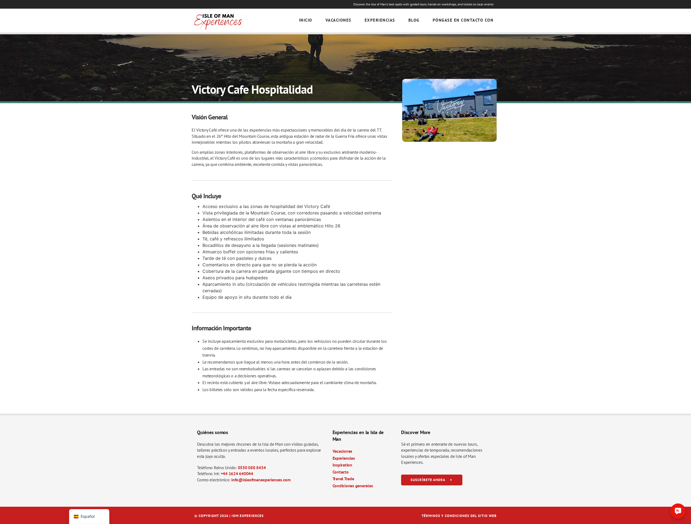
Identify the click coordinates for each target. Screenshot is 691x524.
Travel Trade (343, 478)
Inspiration (342, 465)
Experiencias (380, 20)
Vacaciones (338, 20)
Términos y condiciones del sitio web (459, 515)
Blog (413, 20)
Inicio (305, 20)
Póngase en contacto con (463, 20)
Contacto (341, 472)
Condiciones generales (353, 485)
